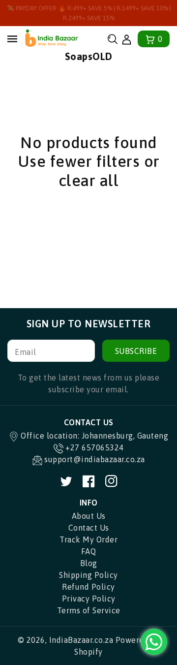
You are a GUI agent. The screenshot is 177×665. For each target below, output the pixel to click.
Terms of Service (88, 610)
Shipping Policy (88, 574)
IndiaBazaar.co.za (81, 639)
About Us (89, 515)
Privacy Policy (89, 598)
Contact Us (88, 527)
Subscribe (136, 351)
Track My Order (88, 539)
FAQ (88, 551)
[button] (113, 39)
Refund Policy (88, 586)
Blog (88, 563)
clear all (89, 180)
